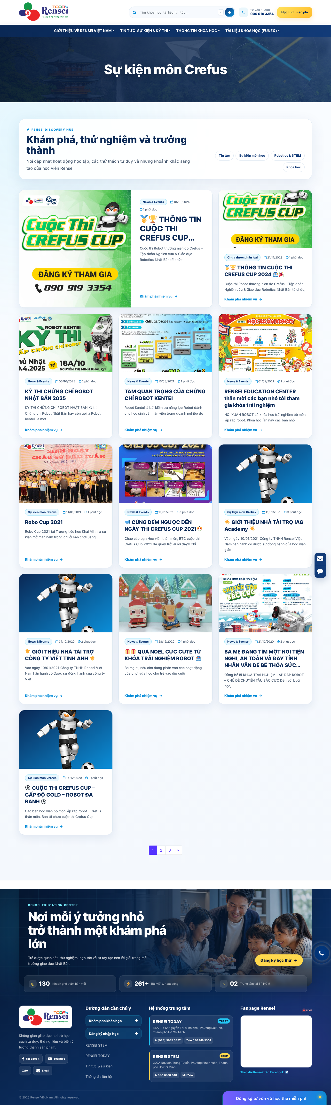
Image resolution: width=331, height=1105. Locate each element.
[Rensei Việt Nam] (43, 11)
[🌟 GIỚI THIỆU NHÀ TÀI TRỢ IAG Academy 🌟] (265, 473)
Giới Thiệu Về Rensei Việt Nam (83, 30)
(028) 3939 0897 (169, 1040)
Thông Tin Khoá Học (196, 30)
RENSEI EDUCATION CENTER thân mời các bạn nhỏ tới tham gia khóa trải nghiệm (261, 398)
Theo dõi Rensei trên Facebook (262, 1072)
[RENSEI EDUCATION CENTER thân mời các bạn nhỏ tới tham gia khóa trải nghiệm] (265, 343)
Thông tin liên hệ (99, 1076)
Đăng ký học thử (279, 960)
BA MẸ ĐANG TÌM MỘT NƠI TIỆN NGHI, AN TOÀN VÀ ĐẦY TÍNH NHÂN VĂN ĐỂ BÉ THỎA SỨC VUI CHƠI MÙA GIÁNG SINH (264, 662)
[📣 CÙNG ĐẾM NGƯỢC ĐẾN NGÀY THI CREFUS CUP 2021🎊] (165, 473)
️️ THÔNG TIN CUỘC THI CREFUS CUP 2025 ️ (171, 233)
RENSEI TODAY (98, 1056)
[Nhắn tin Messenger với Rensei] (320, 571)
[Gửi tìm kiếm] (229, 12)
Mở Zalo (187, 1075)
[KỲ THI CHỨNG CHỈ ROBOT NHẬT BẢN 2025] (65, 343)
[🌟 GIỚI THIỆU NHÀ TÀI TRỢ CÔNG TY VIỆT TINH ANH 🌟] (65, 603)
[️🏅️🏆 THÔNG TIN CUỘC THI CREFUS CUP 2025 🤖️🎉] (75, 248)
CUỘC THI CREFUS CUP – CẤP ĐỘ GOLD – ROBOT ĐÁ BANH (60, 795)
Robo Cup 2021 (44, 522)
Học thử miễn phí (294, 12)
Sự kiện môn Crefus (42, 512)
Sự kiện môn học (252, 155)
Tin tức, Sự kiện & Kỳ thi (144, 30)
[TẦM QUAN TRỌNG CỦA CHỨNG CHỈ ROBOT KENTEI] (165, 343)
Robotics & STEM (287, 155)
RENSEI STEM (97, 1045)
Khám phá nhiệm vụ (159, 296)
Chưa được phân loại (242, 257)
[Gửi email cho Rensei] (320, 559)
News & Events (153, 202)
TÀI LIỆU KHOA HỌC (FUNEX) (251, 30)
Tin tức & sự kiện (99, 1066)
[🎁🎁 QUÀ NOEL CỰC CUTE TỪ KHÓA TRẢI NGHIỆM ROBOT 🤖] (165, 603)
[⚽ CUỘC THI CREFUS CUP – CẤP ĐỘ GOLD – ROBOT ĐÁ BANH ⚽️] (65, 739)
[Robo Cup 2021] (65, 473)
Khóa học (293, 167)
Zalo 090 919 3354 (198, 1040)
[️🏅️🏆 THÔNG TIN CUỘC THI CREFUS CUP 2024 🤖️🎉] (265, 219)
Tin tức (224, 155)
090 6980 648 (167, 1075)
